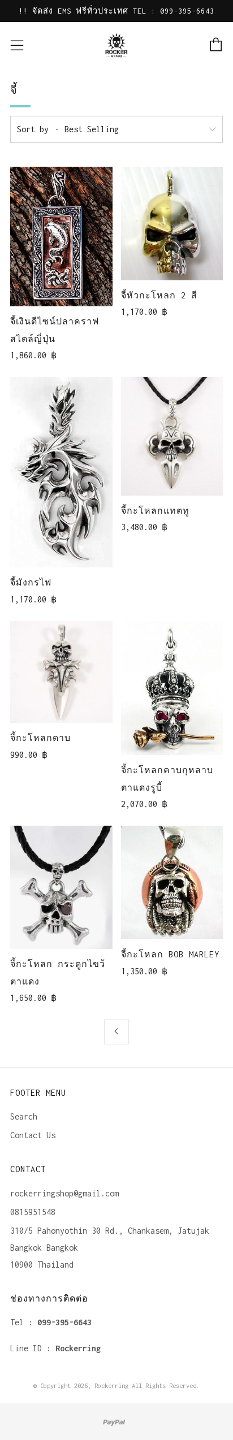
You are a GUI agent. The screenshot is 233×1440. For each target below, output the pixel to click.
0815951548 (32, 1212)
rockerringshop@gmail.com (64, 1193)
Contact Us (32, 1135)
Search (23, 1116)
